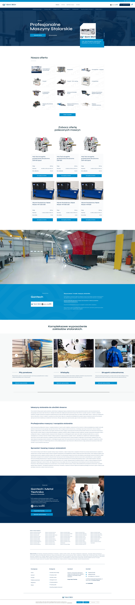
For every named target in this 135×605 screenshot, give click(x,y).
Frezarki (64, 553)
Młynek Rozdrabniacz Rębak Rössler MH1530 (90, 203)
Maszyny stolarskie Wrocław (35, 536)
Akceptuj (79, 602)
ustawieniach (69, 602)
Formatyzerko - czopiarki (58, 553)
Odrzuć (86, 602)
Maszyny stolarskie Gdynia (50, 533)
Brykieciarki (50, 553)
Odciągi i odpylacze (45, 556)
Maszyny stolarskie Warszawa (35, 532)
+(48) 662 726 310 (91, 572)
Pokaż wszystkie (67, 114)
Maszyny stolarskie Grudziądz (80, 542)
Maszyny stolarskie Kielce (50, 541)
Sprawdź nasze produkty (21, 383)
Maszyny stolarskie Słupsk (95, 532)
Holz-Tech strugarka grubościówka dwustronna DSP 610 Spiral (41, 158)
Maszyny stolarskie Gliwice (50, 542)
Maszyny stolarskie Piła (95, 540)
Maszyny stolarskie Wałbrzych (80, 533)
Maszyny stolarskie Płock (80, 532)
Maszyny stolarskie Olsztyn (50, 544)
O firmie (63, 4)
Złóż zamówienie (53, 35)
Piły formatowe (80, 556)
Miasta (32, 585)
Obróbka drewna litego (37, 9)
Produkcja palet (75, 9)
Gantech (33, 575)
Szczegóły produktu (42, 175)
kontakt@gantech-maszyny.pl (93, 576)
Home (32, 572)
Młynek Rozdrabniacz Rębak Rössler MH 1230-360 (41, 203)
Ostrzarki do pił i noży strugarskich (64, 556)
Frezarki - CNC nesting (71, 553)
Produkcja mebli (47, 9)
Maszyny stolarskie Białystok (35, 544)
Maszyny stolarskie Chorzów (80, 537)
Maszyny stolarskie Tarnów (80, 536)
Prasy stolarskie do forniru (58, 557)
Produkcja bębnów (66, 9)
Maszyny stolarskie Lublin (34, 542)
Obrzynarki (32, 556)
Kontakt (78, 4)
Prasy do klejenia (43, 557)
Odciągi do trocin (56, 9)
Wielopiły (75, 558)
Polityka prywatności (35, 580)
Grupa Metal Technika (39, 510)
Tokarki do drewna (63, 558)
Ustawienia (93, 602)
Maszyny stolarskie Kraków (35, 533)
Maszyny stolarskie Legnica (80, 541)
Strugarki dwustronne (40, 558)
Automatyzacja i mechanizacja (42, 553)
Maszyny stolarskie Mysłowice (96, 537)
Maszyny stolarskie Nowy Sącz (96, 533)
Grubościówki (78, 553)
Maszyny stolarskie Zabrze (65, 532)
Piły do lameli (74, 556)
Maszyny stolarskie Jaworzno (80, 544)
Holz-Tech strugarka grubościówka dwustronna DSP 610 (65, 158)
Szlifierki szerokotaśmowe (54, 558)
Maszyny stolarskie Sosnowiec (50, 540)
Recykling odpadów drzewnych (87, 9)
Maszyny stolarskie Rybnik (65, 537)
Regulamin (33, 582)
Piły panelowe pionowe (88, 556)
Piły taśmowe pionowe (35, 557)
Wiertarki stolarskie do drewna (83, 558)
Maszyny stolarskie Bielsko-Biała (66, 533)
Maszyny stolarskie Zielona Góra (66, 536)
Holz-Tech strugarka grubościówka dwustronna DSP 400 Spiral (89, 158)
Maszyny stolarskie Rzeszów (50, 538)
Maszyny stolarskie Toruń (49, 537)
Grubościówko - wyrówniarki (87, 553)
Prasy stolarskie (49, 557)
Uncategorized (70, 558)
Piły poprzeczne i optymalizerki (99, 556)
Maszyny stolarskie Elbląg (65, 544)
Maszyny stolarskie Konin (95, 538)
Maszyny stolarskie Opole (65, 538)
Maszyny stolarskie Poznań (35, 537)
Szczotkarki (47, 558)
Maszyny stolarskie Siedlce (95, 536)
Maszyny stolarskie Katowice (50, 532)
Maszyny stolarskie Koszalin (80, 538)
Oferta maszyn (71, 4)
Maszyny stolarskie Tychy (65, 540)
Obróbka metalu (98, 9)
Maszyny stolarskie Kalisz (80, 540)
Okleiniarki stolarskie (54, 556)
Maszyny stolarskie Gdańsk (35, 538)
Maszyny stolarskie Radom (50, 536)
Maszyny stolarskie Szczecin (35, 540)
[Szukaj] (124, 0)
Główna (57, 4)
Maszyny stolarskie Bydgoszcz (35, 541)
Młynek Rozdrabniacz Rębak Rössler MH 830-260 (66, 203)
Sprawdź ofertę (38, 35)
